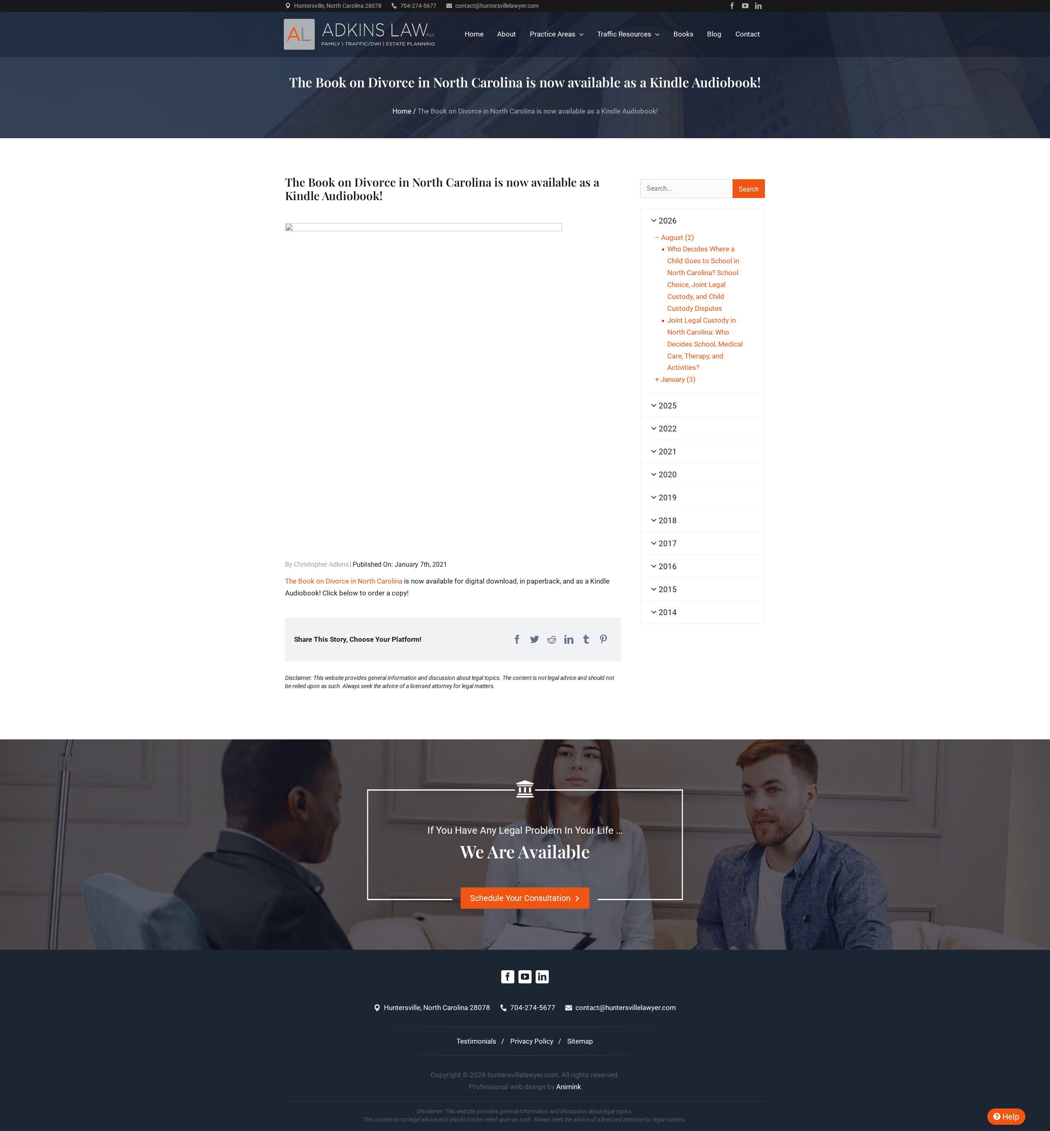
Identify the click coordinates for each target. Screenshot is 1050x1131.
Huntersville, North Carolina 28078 (337, 5)
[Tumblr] (586, 639)
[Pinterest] (603, 639)
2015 (667, 589)
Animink (568, 1087)
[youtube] (745, 5)
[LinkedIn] (569, 639)
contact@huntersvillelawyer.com (497, 5)
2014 (667, 612)
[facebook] (732, 5)
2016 (667, 566)
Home (402, 111)
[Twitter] (534, 639)
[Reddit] (551, 639)
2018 (667, 520)
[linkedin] (758, 5)
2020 (667, 474)
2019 (667, 497)
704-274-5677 (418, 5)
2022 (667, 428)
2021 (667, 451)
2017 (667, 543)
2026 (667, 221)
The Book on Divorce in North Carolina (343, 581)
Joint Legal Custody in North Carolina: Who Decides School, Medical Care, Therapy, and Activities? (705, 344)
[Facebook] (517, 639)
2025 (667, 405)
